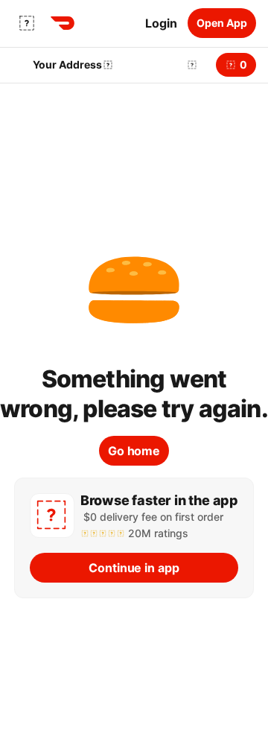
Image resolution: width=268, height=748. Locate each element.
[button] (189, 65)
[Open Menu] (27, 23)
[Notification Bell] (192, 65)
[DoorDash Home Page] (62, 23)
